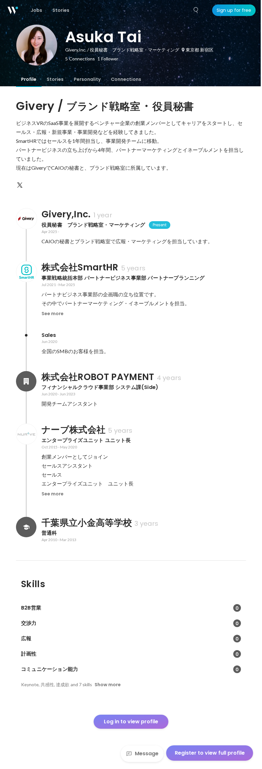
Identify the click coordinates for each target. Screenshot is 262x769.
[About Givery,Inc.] (26, 218)
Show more (108, 684)
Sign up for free (234, 10)
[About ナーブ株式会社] (26, 434)
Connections (126, 79)
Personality (87, 79)
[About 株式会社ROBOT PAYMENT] (26, 381)
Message (146, 753)
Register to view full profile (210, 753)
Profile (28, 79)
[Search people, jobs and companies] (196, 10)
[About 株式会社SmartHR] (26, 271)
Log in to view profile (131, 721)
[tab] (29, 79)
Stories (55, 79)
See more (53, 313)
